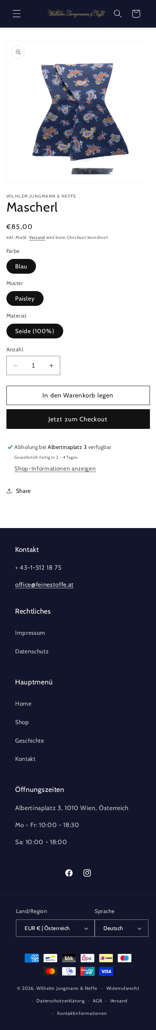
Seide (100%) (35, 331)
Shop (22, 722)
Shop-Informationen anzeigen (55, 468)
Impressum (30, 632)
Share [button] (23, 490)
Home (23, 703)
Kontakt (25, 758)
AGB (97, 1001)
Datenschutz (31, 651)
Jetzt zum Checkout (78, 419)
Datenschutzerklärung (60, 1001)
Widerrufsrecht (122, 988)
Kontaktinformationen (82, 1013)
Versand (37, 237)
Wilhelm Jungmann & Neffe (66, 988)
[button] (17, 14)
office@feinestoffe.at (44, 584)
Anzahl (14, 349)
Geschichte (29, 740)
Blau (21, 266)
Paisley (25, 298)
